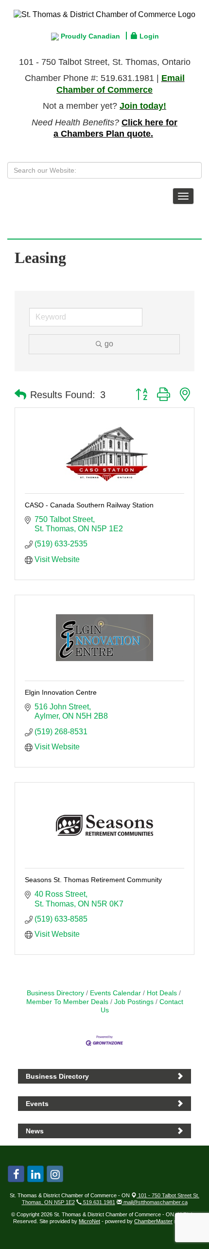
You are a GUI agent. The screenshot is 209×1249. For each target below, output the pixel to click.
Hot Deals (162, 993)
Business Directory (55, 993)
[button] (20, 394)
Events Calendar (115, 993)
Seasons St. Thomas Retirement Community (93, 880)
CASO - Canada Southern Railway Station (89, 505)
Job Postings (134, 1002)
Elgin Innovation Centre (61, 692)
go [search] (108, 344)
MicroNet (89, 1221)
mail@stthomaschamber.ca (155, 1202)
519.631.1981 (98, 1202)
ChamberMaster (153, 1221)
